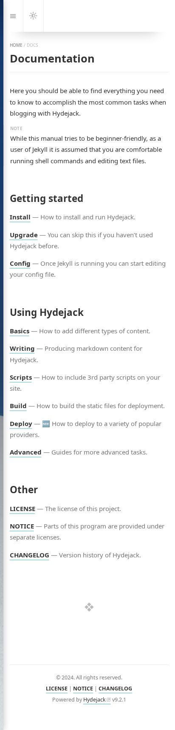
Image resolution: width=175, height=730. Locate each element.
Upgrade (24, 234)
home (16, 45)
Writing (22, 348)
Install (20, 217)
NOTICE (22, 526)
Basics (19, 331)
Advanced (26, 452)
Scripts (21, 377)
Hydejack (94, 699)
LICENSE (22, 508)
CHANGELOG (29, 555)
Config (20, 263)
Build (18, 405)
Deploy (21, 423)
